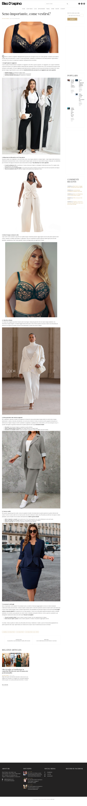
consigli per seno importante (9, 632)
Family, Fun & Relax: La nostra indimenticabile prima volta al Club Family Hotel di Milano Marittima (28, 777)
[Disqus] (31, 708)
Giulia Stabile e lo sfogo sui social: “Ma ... (72, 112)
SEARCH (72, 19)
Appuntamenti (41, 8)
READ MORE (5, 684)
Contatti (62, 8)
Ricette (57, 8)
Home (23, 8)
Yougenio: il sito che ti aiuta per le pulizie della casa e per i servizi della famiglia (75, 203)
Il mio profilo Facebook (9, 780)
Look (35, 8)
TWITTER (48, 774)
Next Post (46, 640)
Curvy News (29, 8)
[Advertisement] (77, 47)
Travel (48, 8)
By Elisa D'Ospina (5, 18)
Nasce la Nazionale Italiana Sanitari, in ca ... (81, 83)
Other (52, 8)
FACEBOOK (49, 772)
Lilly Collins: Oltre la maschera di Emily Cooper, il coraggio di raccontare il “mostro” (34, 779)
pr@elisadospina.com (9, 779)
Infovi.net (52, 797)
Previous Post (18, 640)
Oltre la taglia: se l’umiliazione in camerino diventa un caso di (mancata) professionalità (15, 671)
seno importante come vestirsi (32, 632)
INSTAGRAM (49, 776)
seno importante (20, 632)
